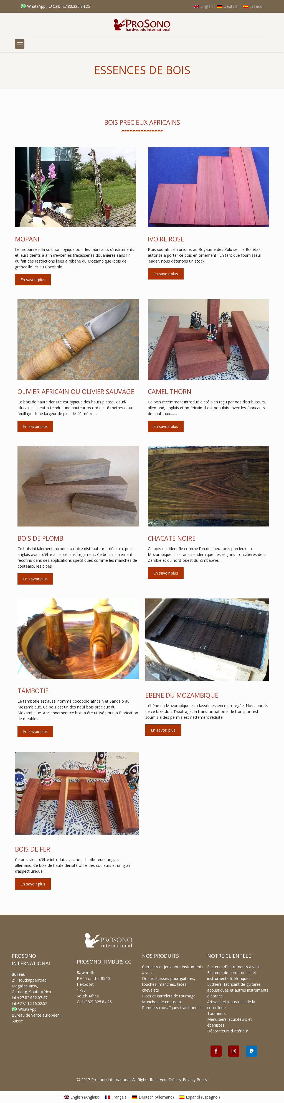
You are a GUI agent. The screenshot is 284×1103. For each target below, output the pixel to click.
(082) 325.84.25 (98, 1001)
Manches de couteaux (162, 1001)
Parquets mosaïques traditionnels (172, 1007)
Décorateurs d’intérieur (227, 1031)
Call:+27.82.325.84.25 (71, 6)
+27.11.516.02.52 (32, 1003)
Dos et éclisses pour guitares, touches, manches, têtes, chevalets (168, 984)
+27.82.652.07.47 (32, 997)
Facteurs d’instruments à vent (233, 966)
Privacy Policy (195, 1079)
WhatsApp (35, 6)
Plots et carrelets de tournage (169, 996)
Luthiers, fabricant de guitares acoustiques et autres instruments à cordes (237, 990)
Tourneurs (216, 1013)
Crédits (174, 1079)
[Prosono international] (142, 24)
